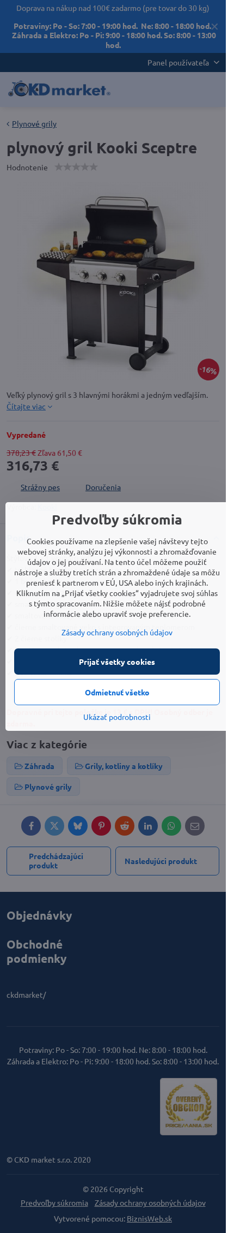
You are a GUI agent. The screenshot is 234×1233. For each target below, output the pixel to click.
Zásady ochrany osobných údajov (117, 632)
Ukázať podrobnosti (117, 717)
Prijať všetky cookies (117, 661)
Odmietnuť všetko (117, 692)
